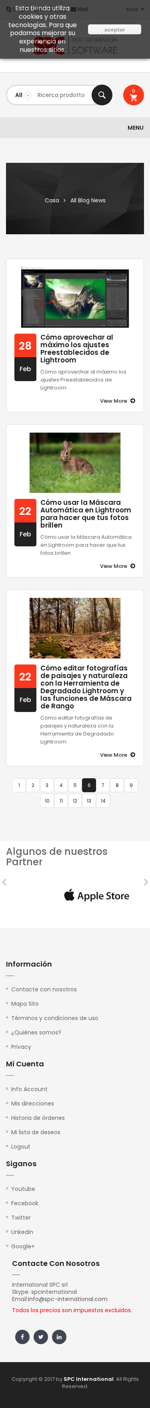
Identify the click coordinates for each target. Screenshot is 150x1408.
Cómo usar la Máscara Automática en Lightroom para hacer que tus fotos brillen (85, 514)
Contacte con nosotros (44, 989)
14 (103, 800)
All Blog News (88, 200)
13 (89, 800)
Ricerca (102, 95)
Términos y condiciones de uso (54, 1018)
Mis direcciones (32, 1103)
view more (113, 401)
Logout (20, 1147)
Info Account (29, 1089)
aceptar (114, 29)
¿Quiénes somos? (36, 1032)
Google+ (23, 1246)
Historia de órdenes (38, 1118)
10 (47, 800)
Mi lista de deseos (35, 1132)
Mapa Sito (25, 1004)
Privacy (21, 1047)
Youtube (23, 1189)
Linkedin (22, 1232)
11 (61, 800)
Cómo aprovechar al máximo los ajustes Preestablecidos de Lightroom (76, 348)
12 (75, 800)
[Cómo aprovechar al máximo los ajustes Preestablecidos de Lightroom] (75, 297)
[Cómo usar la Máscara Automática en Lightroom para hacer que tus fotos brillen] (75, 463)
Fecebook (24, 1203)
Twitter (21, 1218)
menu (136, 128)
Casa (52, 200)
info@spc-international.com (68, 1299)
